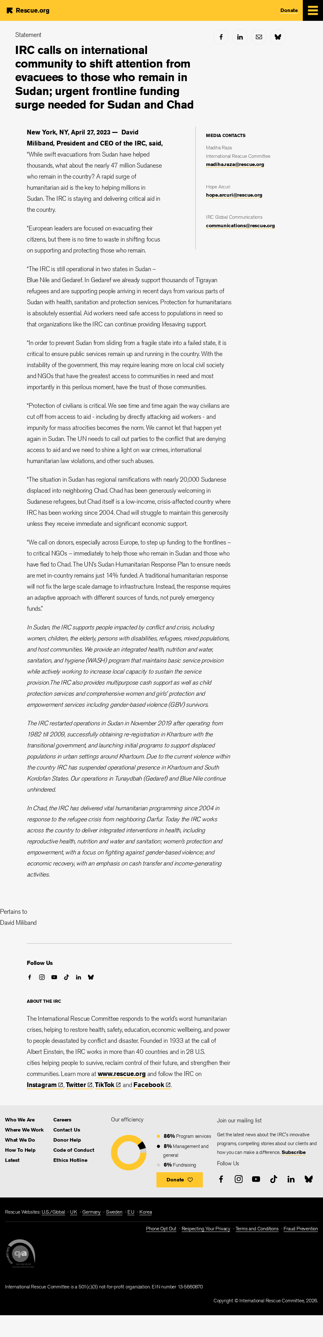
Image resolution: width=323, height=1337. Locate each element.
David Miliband (18, 922)
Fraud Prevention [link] (301, 1229)
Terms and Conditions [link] (257, 1229)
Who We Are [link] (20, 1120)
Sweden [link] (114, 1212)
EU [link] (130, 1212)
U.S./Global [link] (53, 1212)
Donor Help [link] (67, 1140)
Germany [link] (91, 1212)
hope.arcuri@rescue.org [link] (234, 195)
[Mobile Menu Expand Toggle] (313, 10)
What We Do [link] (20, 1140)
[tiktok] (66, 977)
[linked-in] (240, 37)
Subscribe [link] (294, 1152)
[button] (179, 1179)
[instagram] (42, 977)
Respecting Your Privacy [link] (206, 1229)
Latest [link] (12, 1160)
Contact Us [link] (66, 1130)
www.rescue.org (122, 1074)
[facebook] (221, 37)
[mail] (259, 37)
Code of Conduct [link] (73, 1150)
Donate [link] (289, 10)
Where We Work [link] (24, 1130)
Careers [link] (62, 1120)
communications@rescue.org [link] (240, 226)
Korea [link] (145, 1212)
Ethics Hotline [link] (70, 1160)
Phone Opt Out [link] (161, 1229)
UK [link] (73, 1212)
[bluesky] (278, 37)
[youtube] (54, 977)
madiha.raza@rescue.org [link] (235, 164)
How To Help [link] (20, 1150)
